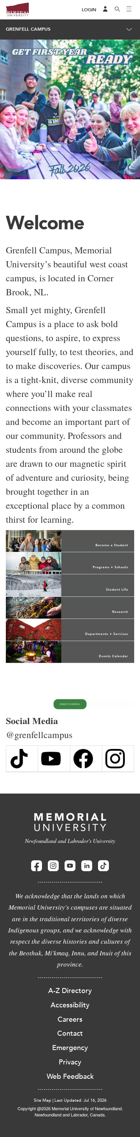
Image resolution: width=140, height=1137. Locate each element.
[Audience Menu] (105, 10)
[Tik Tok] (22, 758)
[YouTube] (53, 758)
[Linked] (86, 866)
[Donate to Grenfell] (70, 704)
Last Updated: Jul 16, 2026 (80, 1100)
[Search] (117, 10)
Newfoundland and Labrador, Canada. (70, 1114)
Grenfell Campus (28, 29)
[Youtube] (70, 866)
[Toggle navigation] (129, 9)
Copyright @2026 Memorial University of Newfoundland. (70, 1108)
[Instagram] (118, 758)
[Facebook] (36, 866)
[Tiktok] (103, 866)
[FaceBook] (86, 758)
